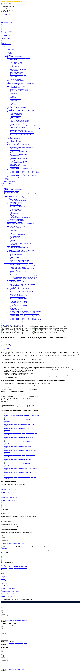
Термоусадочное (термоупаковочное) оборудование (21, 110)
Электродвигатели (15, 155)
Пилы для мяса (14, 103)
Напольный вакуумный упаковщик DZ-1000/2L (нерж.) (19, 437)
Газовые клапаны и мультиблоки (19, 145)
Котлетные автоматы (15, 100)
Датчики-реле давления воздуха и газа (20, 151)
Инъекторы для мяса (15, 96)
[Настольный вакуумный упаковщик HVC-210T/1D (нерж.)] (17, 325)
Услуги (6, 178)
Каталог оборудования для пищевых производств (14, 566)
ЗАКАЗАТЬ (7, 416)
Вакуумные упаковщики (16, 65)
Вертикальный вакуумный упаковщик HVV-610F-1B (18, 419)
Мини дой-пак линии (16, 113)
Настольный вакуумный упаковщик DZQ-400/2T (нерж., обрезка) (21, 415)
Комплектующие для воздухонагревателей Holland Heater (25, 319)
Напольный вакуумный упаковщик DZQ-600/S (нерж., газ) (20, 472)
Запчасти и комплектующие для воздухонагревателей (21, 169)
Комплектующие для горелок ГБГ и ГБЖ (21, 168)
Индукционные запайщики (17, 77)
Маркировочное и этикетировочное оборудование (20, 83)
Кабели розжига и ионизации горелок (20, 160)
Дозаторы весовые (15, 117)
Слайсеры (13, 104)
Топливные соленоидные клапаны (19, 154)
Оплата (9, 52)
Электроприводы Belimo (16, 285)
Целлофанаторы (14, 70)
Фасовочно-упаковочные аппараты (19, 121)
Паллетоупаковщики (12, 109)
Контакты (6, 179)
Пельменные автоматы (16, 101)
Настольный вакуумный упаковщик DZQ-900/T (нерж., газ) (20, 477)
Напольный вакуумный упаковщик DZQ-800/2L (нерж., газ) (20, 450)
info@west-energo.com (6, 22)
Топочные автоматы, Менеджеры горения (21, 147)
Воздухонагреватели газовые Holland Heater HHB (23, 268)
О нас (5, 48)
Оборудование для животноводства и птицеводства (21, 284)
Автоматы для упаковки (16, 118)
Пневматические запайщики (18, 75)
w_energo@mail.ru (5, 19)
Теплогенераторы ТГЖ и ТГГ (18, 130)
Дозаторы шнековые (15, 116)
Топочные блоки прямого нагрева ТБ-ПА (21, 134)
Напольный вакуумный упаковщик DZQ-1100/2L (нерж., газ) (20, 424)
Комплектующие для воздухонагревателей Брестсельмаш (25, 174)
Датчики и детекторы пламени (18, 161)
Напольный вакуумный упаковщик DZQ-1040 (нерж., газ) (19, 455)
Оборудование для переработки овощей (17, 107)
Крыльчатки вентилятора (17, 162)
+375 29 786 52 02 (5, 14)
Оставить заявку (5, 345)
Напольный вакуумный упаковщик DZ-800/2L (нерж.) (18, 463)
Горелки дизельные (15, 141)
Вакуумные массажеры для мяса (19, 89)
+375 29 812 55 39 (5, 17)
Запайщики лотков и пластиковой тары (20, 68)
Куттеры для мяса (15, 87)
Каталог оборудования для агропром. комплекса (14, 568)
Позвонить (13, 345)
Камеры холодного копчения (18, 60)
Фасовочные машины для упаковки (19, 120)
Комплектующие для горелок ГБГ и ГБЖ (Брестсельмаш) (25, 311)
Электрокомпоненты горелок (18, 165)
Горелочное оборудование (14, 138)
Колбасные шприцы (15, 99)
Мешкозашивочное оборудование (16, 84)
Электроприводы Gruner (16, 287)
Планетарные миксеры (16, 62)
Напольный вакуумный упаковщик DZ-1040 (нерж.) (18, 459)
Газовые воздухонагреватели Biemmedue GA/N (23, 126)
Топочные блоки (14, 137)
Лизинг (9, 55)
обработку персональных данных (18, 543)
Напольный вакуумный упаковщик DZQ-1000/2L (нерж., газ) (20, 433)
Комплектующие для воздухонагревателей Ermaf (23, 175)
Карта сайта (4, 583)
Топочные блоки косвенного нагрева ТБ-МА (22, 131)
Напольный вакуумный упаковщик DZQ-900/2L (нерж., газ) (20, 441)
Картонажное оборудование (14, 82)
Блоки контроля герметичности (18, 157)
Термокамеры (13, 59)
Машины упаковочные (16, 73)
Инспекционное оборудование (15, 80)
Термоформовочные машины (18, 69)
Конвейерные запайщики (17, 76)
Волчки (12, 94)
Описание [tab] (6, 348)
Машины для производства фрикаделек (20, 90)
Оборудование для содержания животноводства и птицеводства (24, 143)
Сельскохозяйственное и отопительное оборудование (18, 263)
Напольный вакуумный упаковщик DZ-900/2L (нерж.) (18, 446)
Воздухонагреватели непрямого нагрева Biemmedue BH (25, 128)
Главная (3, 565)
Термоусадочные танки (16, 72)
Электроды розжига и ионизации (19, 158)
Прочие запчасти (14, 167)
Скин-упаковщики (15, 66)
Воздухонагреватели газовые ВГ (19, 127)
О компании (10, 49)
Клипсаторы (13, 97)
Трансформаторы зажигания (17, 152)
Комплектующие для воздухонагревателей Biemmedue (24, 171)
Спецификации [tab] (8, 349)
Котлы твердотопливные (17, 135)
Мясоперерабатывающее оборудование (17, 86)
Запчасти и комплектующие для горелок (18, 144)
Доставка (9, 53)
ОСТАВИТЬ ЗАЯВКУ (7, 31)
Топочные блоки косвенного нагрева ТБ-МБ (22, 133)
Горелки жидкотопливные (17, 140)
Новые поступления (9, 181)
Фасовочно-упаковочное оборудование (17, 111)
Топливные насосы (15, 150)
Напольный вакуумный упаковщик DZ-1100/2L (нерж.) (19, 428)
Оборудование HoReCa (13, 106)
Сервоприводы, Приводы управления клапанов (23, 292)
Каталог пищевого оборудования (13, 56)
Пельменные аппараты (16, 237)
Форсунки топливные (16, 164)
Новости (9, 51)
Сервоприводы (14, 148)
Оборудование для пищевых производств (15, 196)
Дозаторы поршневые (16, 114)
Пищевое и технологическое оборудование (18, 58)
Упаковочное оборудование (14, 63)
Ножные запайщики (15, 79)
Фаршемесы (13, 93)
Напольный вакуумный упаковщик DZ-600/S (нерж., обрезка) (20, 468)
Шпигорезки (13, 92)
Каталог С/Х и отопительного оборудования (16, 123)
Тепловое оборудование (13, 124)
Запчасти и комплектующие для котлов (17, 177)
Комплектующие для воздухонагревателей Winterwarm (25, 172)
